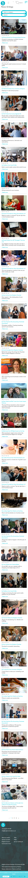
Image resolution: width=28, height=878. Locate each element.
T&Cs (15, 837)
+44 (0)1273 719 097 (6, 828)
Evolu (19, 869)
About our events (6, 837)
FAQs (15, 839)
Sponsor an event (6, 839)
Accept (6, 876)
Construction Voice (6, 843)
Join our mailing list (18, 841)
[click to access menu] (26, 2)
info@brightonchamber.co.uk (9, 831)
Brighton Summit (6, 841)
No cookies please (18, 876)
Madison (19, 866)
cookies (5, 872)
